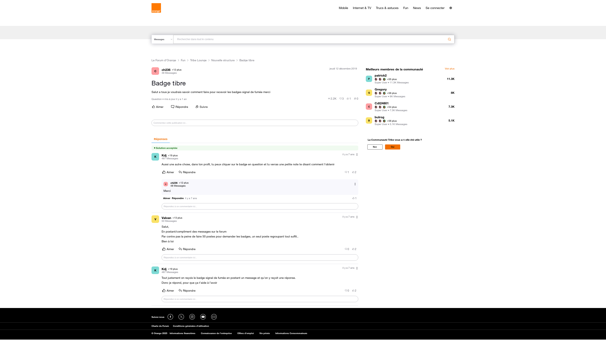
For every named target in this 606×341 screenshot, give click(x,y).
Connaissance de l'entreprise (216, 333)
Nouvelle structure (223, 60)
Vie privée (264, 333)
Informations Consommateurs (291, 333)
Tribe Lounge (198, 60)
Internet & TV (362, 8)
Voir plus (449, 68)
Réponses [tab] (160, 139)
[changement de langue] (450, 8)
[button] (166, 198)
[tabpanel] (255, 224)
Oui (392, 147)
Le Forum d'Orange (164, 60)
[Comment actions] (357, 154)
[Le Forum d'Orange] (156, 8)
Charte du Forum (160, 326)
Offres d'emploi (245, 333)
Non (375, 147)
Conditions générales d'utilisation (191, 326)
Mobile (343, 8)
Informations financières (182, 333)
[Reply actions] (355, 184)
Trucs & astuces (387, 8)
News (417, 8)
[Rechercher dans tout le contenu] (449, 39)
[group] (332, 98)
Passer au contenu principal (17, 2)
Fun (405, 8)
